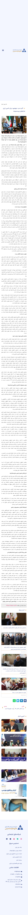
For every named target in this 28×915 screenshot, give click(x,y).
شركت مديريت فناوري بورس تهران (14, 854)
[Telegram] (10, 839)
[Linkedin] (6, 839)
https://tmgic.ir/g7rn (11, 605)
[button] (3, 50)
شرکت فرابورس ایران (17, 857)
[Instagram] (21, 839)
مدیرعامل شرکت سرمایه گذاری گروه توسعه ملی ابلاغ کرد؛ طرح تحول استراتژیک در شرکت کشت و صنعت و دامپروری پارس (14, 671)
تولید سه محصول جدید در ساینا (19, 692)
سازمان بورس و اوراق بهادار (16, 850)
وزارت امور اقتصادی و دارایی (15, 863)
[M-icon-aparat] (14, 839)
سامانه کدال (19, 860)
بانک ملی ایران (18, 847)
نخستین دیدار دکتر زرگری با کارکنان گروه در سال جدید (14, 627)
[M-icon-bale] (17, 839)
